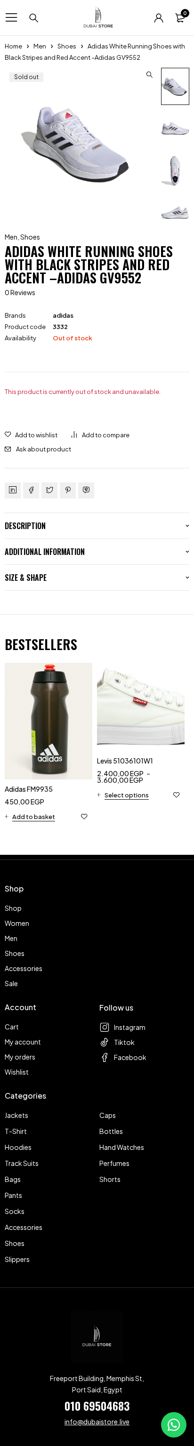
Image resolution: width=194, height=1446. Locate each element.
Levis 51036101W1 (125, 760)
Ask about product (43, 449)
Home (13, 46)
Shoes (66, 46)
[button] (149, 75)
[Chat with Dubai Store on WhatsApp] (173, 1425)
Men (39, 46)
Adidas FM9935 (29, 789)
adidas (63, 315)
